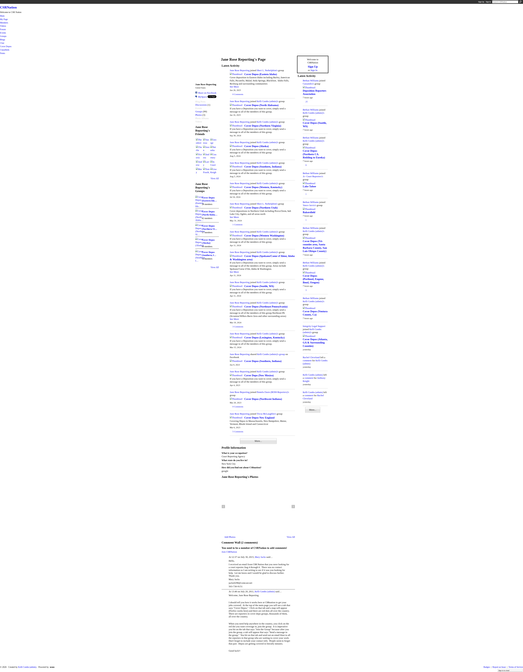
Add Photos (229, 537)
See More (234, 86)
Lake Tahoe (309, 186)
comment (307, 360)
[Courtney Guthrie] (213, 156)
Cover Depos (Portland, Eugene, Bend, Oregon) (313, 279)
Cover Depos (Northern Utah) (261, 207)
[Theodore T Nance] (199, 141)
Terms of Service (515, 667)
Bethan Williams (311, 80)
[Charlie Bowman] (199, 149)
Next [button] (293, 506)
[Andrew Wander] (199, 163)
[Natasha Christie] (213, 149)
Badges (487, 667)
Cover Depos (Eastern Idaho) (260, 74)
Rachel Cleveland (311, 357)
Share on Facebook (207, 92)
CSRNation (8, 7)
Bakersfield (309, 212)
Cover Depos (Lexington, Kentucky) (264, 337)
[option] (258, 506)
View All (215, 178)
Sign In (488, 2)
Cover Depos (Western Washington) (264, 235)
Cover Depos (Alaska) (256, 146)
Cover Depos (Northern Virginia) (262, 125)
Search (520, 2)
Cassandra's (308, 83)
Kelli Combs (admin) (265, 591)
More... (258, 441)
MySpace (202, 96)
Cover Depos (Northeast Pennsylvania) (266, 306)
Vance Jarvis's (309, 205)
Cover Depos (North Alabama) (261, 105)
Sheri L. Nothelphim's (267, 70)
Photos (198, 115)
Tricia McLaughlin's (266, 413)
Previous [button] (223, 506)
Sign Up (481, 2)
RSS (223, 443)
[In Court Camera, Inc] (213, 163)
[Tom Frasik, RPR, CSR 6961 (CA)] (206, 171)
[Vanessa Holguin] (206, 141)
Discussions (201, 105)
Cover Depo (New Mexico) (259, 375)
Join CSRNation (229, 551)
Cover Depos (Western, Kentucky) (263, 187)
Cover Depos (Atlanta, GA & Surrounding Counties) (315, 342)
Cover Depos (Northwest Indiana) (263, 399)
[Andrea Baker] (206, 156)
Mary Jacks (260, 557)
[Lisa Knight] (213, 171)
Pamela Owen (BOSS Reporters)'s (273, 392)
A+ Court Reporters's (313, 176)
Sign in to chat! (504, 670)
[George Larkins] (213, 141)
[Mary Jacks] (199, 171)
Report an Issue (499, 667)
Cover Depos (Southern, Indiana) (263, 166)
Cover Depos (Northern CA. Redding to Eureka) (314, 154)
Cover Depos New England (259, 417)
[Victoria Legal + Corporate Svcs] (199, 156)
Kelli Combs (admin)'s (267, 101)
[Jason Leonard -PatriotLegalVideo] (206, 149)
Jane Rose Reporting (240, 70)
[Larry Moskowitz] (206, 163)
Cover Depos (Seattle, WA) (259, 286)
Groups (198, 111)
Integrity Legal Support (314, 326)
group (282, 354)
